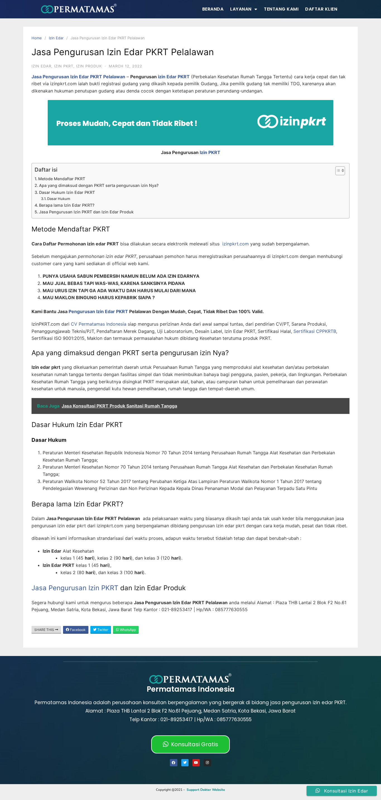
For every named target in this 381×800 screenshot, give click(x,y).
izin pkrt (63, 66)
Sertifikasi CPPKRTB (314, 331)
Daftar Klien (321, 9)
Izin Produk (89, 66)
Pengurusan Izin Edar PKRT (98, 311)
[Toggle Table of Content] (337, 170)
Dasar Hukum (58, 198)
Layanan (241, 9)
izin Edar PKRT (174, 76)
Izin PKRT (210, 152)
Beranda (213, 9)
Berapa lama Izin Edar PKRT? (67, 205)
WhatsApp (127, 630)
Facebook (77, 630)
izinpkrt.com (235, 244)
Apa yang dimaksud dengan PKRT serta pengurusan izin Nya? (99, 185)
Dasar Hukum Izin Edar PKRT (67, 192)
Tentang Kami (281, 9)
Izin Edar (56, 38)
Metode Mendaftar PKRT (61, 178)
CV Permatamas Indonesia (98, 324)
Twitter (102, 630)
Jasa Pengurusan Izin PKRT (75, 588)
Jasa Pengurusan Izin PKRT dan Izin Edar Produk (86, 211)
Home (37, 38)
